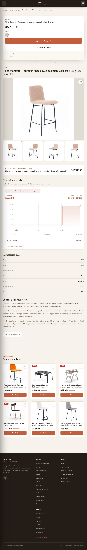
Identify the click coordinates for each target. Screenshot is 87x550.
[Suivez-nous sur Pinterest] (5, 478)
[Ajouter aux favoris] (80, 82)
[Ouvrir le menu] (4, 3)
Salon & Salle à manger (43, 463)
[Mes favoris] (83, 3)
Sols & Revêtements (42, 489)
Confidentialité (68, 545)
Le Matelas (39, 525)
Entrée (38, 482)
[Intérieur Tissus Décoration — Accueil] (43, 3)
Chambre (38, 467)
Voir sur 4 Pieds (42, 41)
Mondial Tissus (40, 528)
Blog (62, 463)
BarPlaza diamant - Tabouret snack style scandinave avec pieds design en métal (42, 425)
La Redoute (39, 532)
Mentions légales (79, 545)
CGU (60, 545)
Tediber (38, 517)
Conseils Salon (65, 467)
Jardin (38, 493)
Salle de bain (40, 500)
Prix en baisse (65, 482)
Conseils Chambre (67, 471)
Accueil (5, 10)
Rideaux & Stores (41, 471)
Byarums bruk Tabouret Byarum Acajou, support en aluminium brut (71, 387)
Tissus (38, 504)
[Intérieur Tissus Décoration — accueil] (17, 460)
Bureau (11, 10)
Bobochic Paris (40, 514)
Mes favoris (64, 478)
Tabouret (17, 10)
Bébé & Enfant (40, 496)
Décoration (39, 485)
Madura (38, 521)
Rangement (39, 478)
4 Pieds (5, 67)
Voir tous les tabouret (11, 334)
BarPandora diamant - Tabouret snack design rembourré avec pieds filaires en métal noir (71, 425)
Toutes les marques (67, 474)
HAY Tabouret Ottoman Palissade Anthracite (40, 386)
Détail (14, 395)
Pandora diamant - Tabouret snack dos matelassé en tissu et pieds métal (15, 387)
